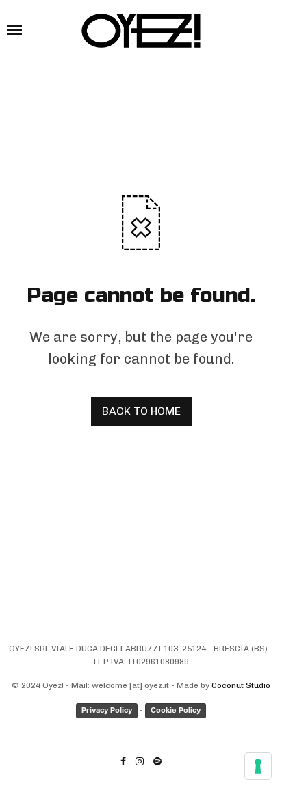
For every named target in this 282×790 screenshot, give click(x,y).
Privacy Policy (106, 710)
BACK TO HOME (141, 411)
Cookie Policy (176, 710)
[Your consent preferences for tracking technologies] (258, 766)
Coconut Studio (241, 685)
